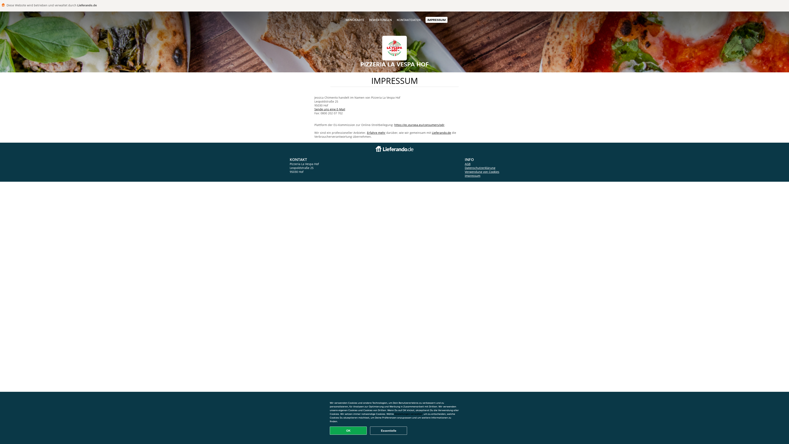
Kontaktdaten (409, 20)
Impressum (436, 20)
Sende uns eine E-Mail (329, 109)
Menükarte (355, 20)
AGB (468, 164)
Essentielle (388, 430)
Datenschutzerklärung (480, 168)
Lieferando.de (441, 133)
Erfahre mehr (376, 133)
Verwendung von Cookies (482, 172)
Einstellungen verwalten (408, 413)
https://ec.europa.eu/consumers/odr (419, 125)
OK (348, 430)
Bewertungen (380, 20)
